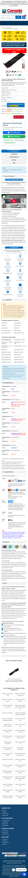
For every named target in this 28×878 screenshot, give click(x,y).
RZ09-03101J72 (4, 328)
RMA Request (5, 825)
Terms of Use (5, 813)
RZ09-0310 (3, 325)
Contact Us (4, 840)
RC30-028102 (4, 323)
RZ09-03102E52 (17, 330)
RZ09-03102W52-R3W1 (19, 332)
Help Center (4, 839)
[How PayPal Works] (4, 855)
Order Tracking (5, 842)
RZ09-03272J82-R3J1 (18, 359)
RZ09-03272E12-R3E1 (6, 354)
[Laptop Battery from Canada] (11, 13)
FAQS (14, 162)
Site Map (4, 844)
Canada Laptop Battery (16, 860)
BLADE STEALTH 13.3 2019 (19, 346)
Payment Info (5, 832)
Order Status (5, 822)
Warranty (14, 160)
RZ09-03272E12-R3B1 (18, 352)
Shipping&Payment (14, 157)
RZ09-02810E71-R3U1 (18, 349)
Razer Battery (8, 27)
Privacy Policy (5, 815)
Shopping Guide (5, 820)
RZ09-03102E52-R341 (6, 332)
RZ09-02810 (4, 349)
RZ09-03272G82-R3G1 (6, 359)
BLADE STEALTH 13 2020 (19, 339)
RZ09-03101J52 (17, 325)
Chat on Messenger (15, 132)
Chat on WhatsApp (15, 136)
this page (15, 618)
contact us (6, 316)
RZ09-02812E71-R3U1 (6, 352)
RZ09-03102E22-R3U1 (6, 330)
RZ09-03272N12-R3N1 (6, 362)
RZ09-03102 (16, 328)
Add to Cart (19, 117)
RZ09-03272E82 (17, 354)
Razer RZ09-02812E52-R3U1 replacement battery (11, 240)
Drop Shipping (5, 834)
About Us (4, 810)
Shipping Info (5, 830)
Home (2, 27)
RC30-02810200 (17, 323)
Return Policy (5, 823)
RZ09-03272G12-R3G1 (19, 357)
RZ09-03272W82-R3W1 (19, 362)
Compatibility (14, 154)
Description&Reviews (14, 151)
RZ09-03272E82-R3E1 (6, 357)
